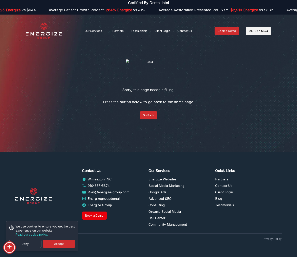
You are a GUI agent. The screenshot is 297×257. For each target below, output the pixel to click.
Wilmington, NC (100, 179)
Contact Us (184, 31)
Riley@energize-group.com (108, 192)
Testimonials (139, 31)
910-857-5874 (258, 31)
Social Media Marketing (166, 186)
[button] (9, 247)
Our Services (93, 31)
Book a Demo (227, 31)
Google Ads (157, 192)
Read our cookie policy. (32, 234)
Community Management (167, 224)
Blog (218, 199)
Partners (118, 31)
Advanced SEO (160, 199)
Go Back (148, 115)
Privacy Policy (272, 238)
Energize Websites (162, 179)
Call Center (156, 218)
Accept (59, 243)
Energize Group (100, 205)
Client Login (162, 31)
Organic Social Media (164, 212)
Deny (25, 243)
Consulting (156, 205)
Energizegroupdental (104, 199)
